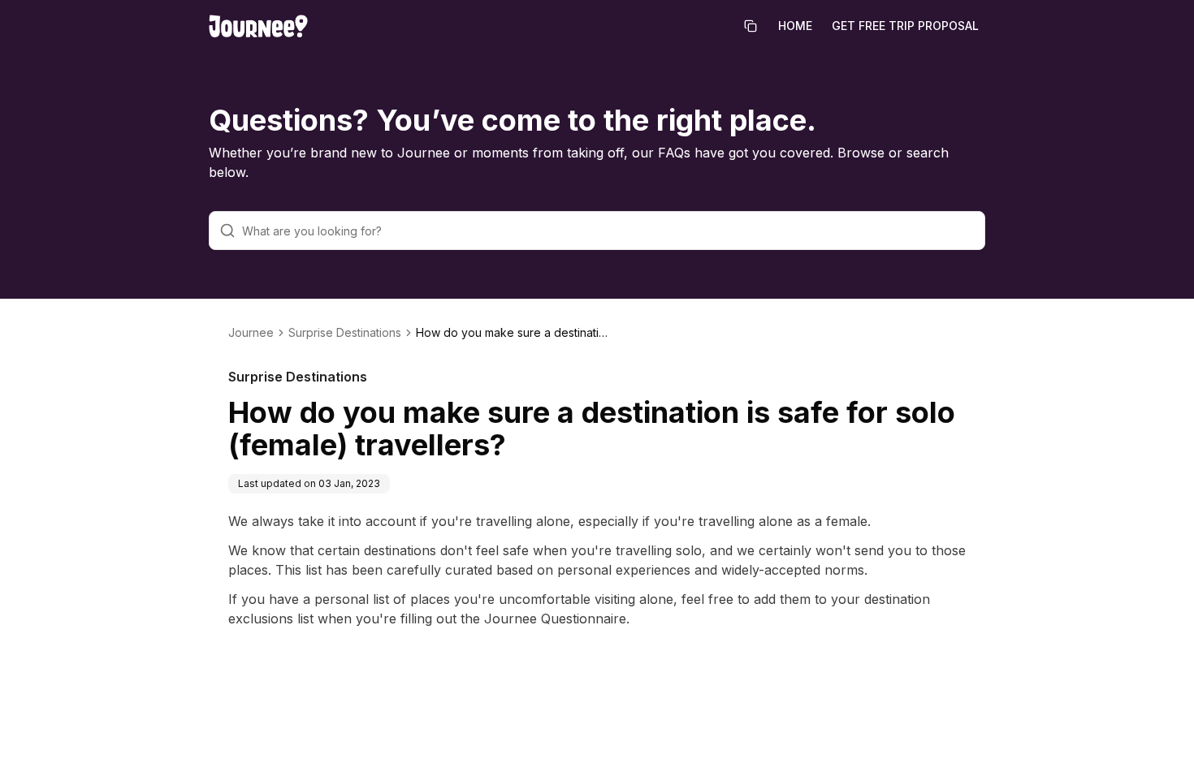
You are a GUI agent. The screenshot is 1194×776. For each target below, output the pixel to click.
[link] (513, 333)
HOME (795, 25)
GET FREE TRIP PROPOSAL (905, 25)
